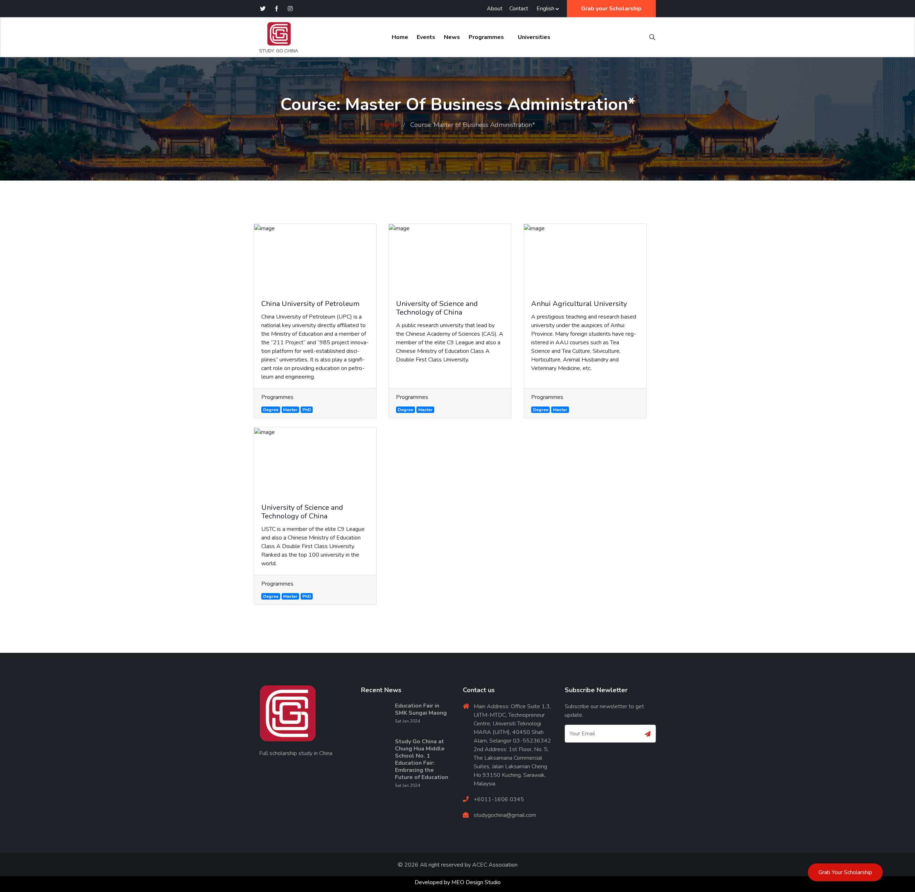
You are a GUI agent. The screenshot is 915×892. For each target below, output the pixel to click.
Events (426, 37)
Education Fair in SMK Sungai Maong (421, 709)
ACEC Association (495, 865)
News (452, 37)
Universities (534, 37)
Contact (518, 9)
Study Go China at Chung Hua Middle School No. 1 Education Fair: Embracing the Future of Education (421, 759)
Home (400, 37)
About (495, 9)
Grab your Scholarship (611, 9)
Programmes (486, 37)
